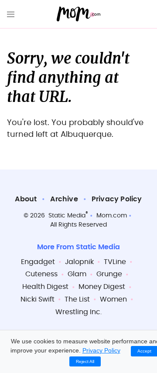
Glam (77, 274)
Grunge (109, 274)
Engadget (38, 261)
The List (77, 299)
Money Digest (101, 286)
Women (113, 299)
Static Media (66, 216)
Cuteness (41, 274)
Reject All (85, 361)
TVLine (115, 261)
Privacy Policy (117, 199)
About (26, 199)
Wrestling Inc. (78, 312)
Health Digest (45, 286)
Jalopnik (79, 261)
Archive (64, 199)
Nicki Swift (37, 299)
